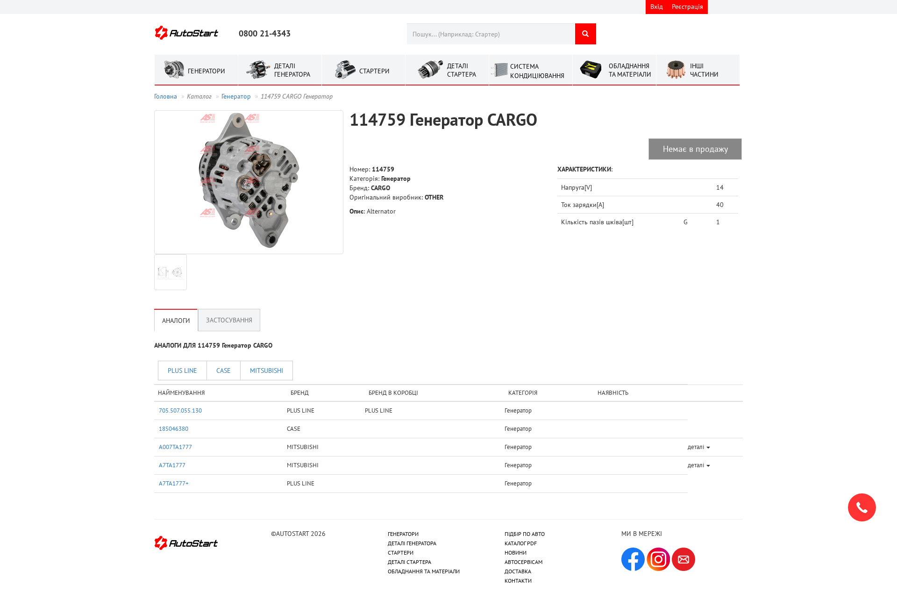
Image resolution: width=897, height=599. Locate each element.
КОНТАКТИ (518, 580)
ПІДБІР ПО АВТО (525, 533)
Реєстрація (687, 6)
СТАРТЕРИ (400, 552)
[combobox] (491, 33)
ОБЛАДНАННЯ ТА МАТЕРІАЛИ (424, 571)
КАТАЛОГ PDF (521, 543)
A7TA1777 (172, 465)
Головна (165, 96)
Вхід (656, 6)
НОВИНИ (516, 552)
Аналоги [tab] (176, 320)
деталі (696, 446)
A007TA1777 (175, 446)
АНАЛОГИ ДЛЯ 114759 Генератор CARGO (213, 345)
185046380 (173, 428)
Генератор (236, 96)
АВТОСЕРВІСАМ (523, 561)
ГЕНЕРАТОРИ (403, 533)
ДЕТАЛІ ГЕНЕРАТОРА (412, 543)
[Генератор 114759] (248, 182)
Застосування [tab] (229, 320)
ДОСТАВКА (518, 571)
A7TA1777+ (174, 483)
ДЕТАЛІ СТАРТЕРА (409, 561)
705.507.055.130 (180, 410)
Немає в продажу (695, 148)
